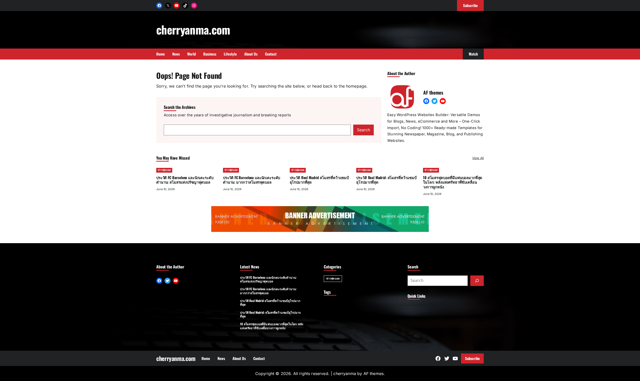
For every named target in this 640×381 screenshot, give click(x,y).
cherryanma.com (193, 29)
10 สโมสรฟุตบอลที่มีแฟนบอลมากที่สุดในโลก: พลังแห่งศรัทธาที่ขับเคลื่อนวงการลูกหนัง (452, 182)
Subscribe (472, 358)
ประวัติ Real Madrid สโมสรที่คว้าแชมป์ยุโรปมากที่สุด (319, 180)
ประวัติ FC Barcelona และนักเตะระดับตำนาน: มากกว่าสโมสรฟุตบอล (251, 180)
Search (363, 129)
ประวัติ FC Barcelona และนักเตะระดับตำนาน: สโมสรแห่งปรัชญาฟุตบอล (184, 180)
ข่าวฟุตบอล (164, 170)
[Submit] (477, 280)
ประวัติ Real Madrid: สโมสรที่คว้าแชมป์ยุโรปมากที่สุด (386, 180)
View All (478, 158)
